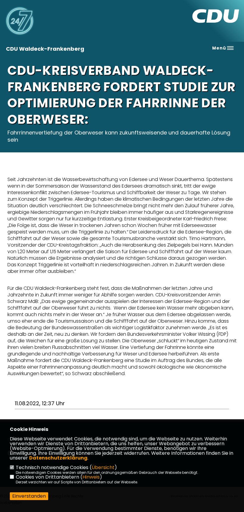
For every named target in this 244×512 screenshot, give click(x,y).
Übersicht (103, 467)
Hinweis (91, 477)
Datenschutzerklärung (58, 457)
